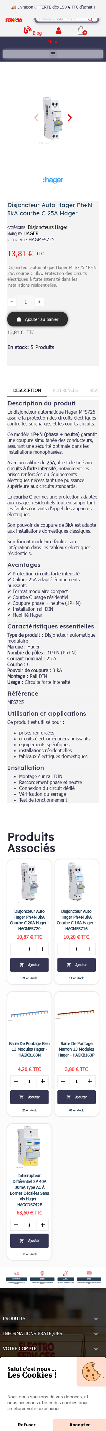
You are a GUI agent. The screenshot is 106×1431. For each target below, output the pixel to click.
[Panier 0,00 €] (81, 30)
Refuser (27, 1424)
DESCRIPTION (27, 390)
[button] (36, 118)
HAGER (31, 233)
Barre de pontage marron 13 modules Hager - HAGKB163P (76, 1049)
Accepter (79, 1424)
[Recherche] (90, 19)
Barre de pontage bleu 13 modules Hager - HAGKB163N (29, 1049)
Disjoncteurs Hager (47, 227)
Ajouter (29, 965)
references (65, 390)
